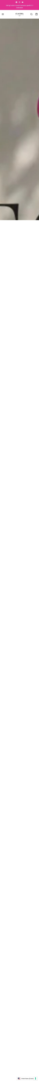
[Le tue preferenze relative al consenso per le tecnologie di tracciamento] (35, 1078)
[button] (27, 1078)
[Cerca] (31, 14)
